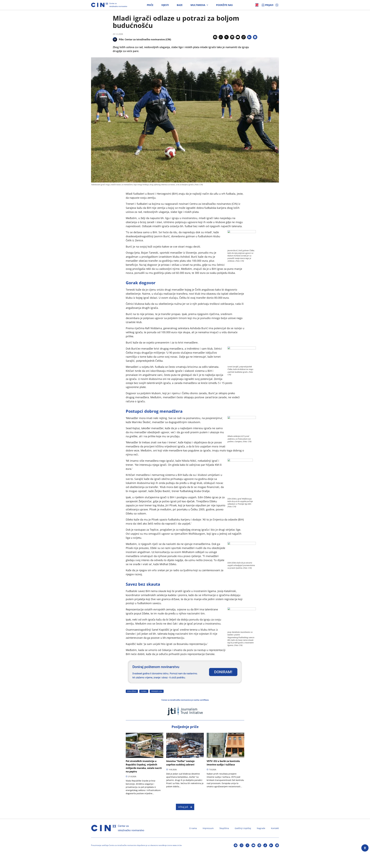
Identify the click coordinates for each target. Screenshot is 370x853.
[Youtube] (253, 845)
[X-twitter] (247, 845)
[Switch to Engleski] (257, 5)
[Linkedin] (259, 845)
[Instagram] (241, 845)
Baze (180, 5)
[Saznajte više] (185, 685)
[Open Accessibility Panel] (365, 848)
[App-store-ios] (277, 845)
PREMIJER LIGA (156, 691)
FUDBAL (144, 691)
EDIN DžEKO (131, 691)
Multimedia (197, 5)
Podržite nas (224, 5)
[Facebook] (235, 845)
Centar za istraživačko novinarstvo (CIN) (148, 39)
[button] (215, 37)
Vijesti (165, 5)
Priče (150, 5)
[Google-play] (271, 845)
